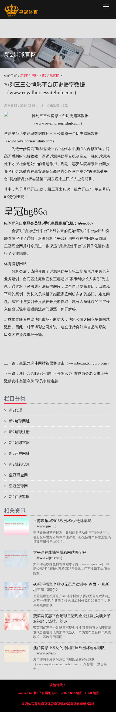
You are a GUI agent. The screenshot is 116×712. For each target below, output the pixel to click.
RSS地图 (76, 693)
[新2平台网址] (21, 7)
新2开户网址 (17, 454)
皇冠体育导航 (31, 704)
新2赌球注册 (17, 432)
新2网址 (88, 704)
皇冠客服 (76, 704)
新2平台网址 (29, 76)
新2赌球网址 (17, 421)
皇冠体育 (47, 704)
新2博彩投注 (17, 464)
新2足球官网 (50, 76)
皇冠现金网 (13, 246)
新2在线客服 (17, 497)
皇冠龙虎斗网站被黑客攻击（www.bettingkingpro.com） (65, 363)
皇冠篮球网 (16, 486)
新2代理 (13, 410)
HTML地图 (91, 693)
